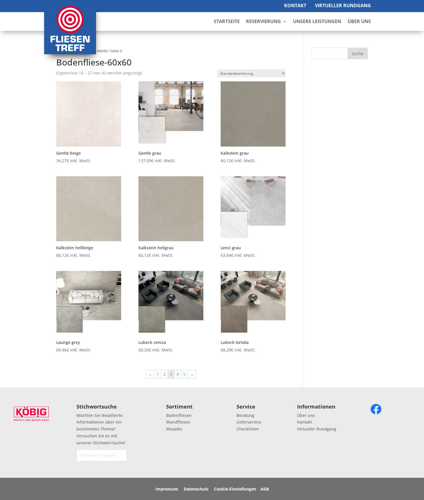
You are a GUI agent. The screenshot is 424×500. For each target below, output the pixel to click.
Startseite (227, 22)
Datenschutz (196, 489)
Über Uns (359, 22)
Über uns (306, 415)
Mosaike (174, 429)
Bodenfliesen (179, 415)
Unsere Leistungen (317, 22)
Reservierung (263, 22)
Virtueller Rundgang (343, 5)
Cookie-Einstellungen (235, 489)
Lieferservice (249, 422)
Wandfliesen (178, 422)
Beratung (245, 415)
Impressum (166, 489)
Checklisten (248, 429)
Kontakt (295, 5)
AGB (264, 489)
